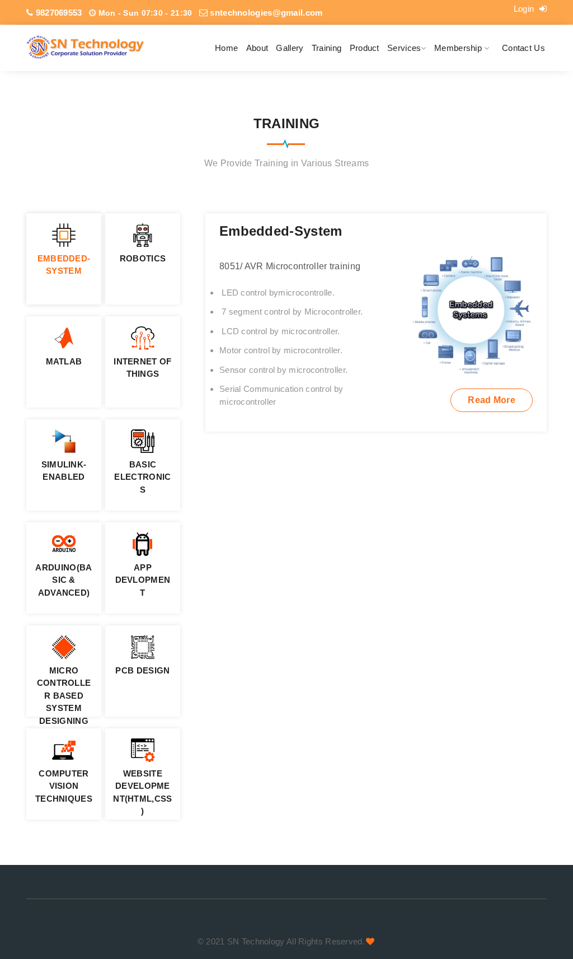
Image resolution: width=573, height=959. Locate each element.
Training (326, 48)
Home (226, 48)
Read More (491, 400)
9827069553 (57, 12)
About (257, 48)
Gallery (289, 48)
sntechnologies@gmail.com (265, 12)
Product (364, 48)
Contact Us (523, 48)
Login (525, 8)
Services (404, 48)
